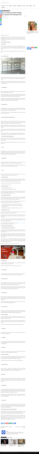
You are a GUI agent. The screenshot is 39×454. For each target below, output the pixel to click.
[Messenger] (1, 21)
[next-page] (2, 447)
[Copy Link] (1, 23)
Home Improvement (8, 9)
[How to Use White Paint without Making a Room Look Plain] (13, 441)
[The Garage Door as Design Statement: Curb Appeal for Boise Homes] (21, 441)
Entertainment (19, 5)
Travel (27, 452)
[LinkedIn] (1, 18)
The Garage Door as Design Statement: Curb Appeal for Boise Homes (21, 446)
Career (27, 5)
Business (14, 5)
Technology (3, 7)
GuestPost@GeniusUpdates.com (16, 452)
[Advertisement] (32, 15)
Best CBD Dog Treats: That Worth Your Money (20, 427)
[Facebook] (1, 11)
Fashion (23, 5)
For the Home (4, 9)
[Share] (1, 24)
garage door (11, 48)
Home (7, 5)
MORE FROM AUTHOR (9, 437)
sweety (7, 431)
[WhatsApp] (1, 20)
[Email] (1, 14)
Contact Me (3, 5)
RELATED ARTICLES (3, 437)
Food (34, 5)
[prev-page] (1, 447)
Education (30, 5)
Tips (31, 452)
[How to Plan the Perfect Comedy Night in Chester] (4, 441)
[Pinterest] (1, 15)
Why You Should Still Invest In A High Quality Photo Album (6, 427)
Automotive (10, 5)
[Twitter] (1, 12)
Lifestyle (29, 452)
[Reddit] (1, 17)
